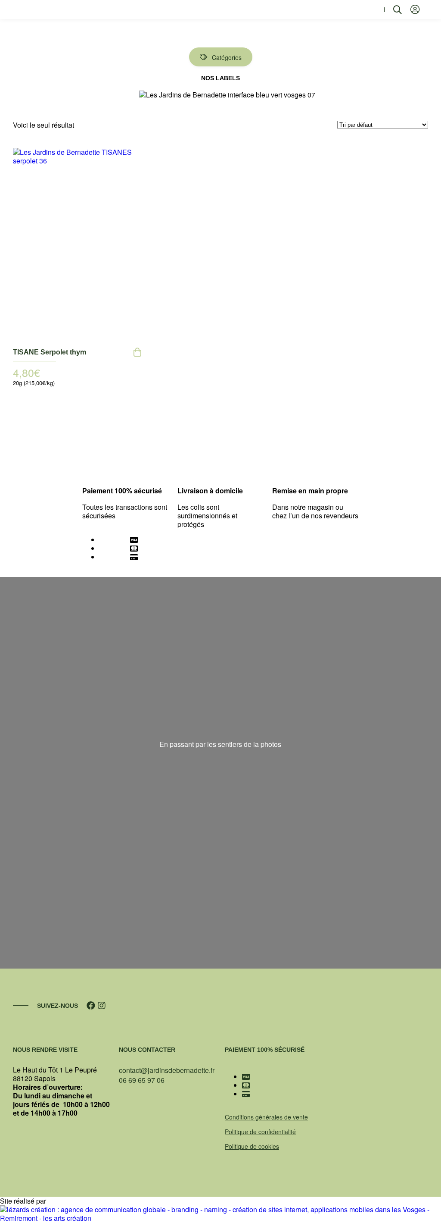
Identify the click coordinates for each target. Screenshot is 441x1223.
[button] (373, 9)
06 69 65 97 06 (142, 1080)
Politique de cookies (252, 1146)
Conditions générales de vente (266, 1117)
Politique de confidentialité (260, 1131)
